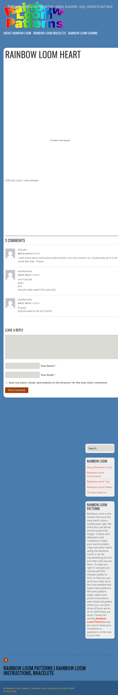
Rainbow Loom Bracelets (49, 33)
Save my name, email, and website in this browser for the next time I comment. (58, 382)
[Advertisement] (66, 82)
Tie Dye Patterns (96, 492)
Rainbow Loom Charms (83, 33)
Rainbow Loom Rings (17, 59)
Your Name (47, 366)
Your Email (47, 375)
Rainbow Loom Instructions (95, 474)
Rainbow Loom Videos (99, 487)
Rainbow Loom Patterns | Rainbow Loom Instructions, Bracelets (45, 670)
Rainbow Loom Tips (98, 481)
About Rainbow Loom (17, 33)
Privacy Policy (10, 691)
